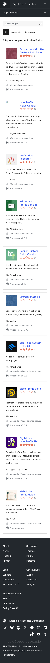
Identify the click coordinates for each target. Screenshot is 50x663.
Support (7, 574)
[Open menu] (45, 4)
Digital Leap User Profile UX (29, 440)
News (6, 551)
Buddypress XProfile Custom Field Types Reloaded (32, 51)
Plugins (29, 556)
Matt (7, 598)
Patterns (30, 560)
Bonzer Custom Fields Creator (29, 253)
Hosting (7, 556)
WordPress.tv (11, 584)
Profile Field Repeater (26, 157)
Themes (30, 551)
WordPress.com (12, 593)
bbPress (8, 603)
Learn (5, 569)
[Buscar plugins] (40, 23)
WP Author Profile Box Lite (29, 203)
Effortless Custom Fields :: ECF (30, 344)
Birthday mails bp (30, 296)
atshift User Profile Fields (27, 493)
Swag (30, 584)
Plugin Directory (10, 12)
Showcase (31, 546)
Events (29, 574)
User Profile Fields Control (28, 104)
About (6, 546)
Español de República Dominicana (26, 620)
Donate (31, 579)
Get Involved (33, 569)
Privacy (6, 560)
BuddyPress (10, 608)
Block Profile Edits (30, 388)
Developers (8, 579)
